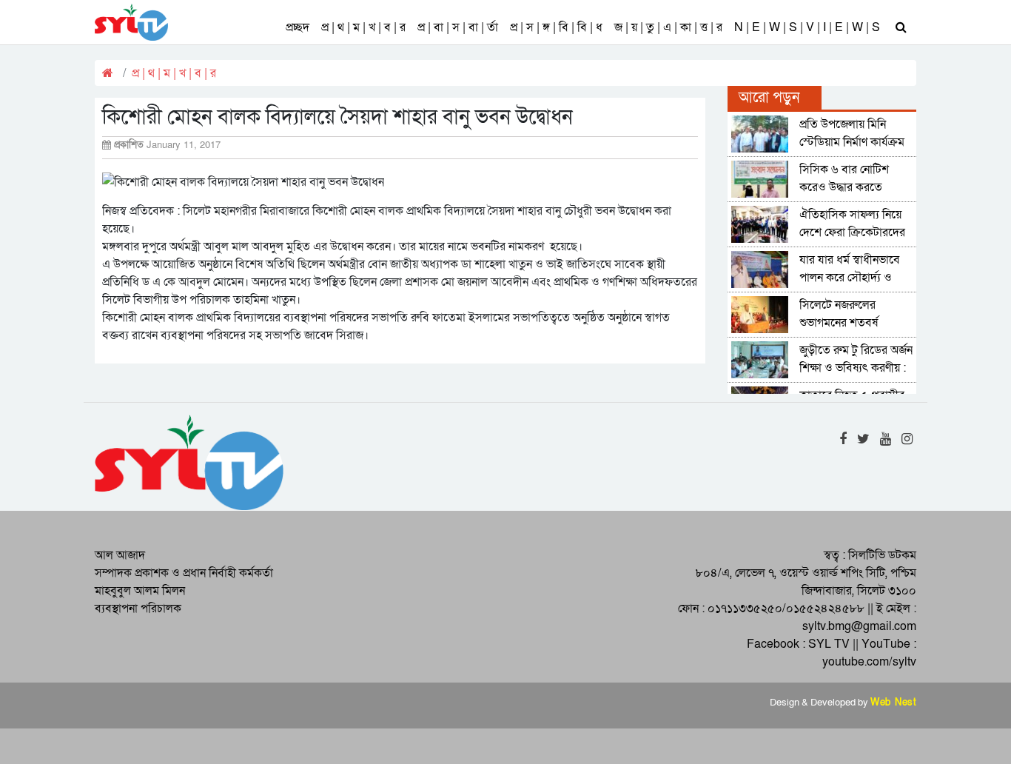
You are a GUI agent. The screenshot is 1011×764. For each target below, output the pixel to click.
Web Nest (893, 702)
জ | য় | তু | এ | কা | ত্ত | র (668, 27)
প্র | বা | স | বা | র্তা (457, 27)
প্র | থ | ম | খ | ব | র (363, 27)
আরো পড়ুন (769, 97)
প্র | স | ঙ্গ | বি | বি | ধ (556, 27)
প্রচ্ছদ (297, 27)
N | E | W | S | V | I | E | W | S (807, 27)
